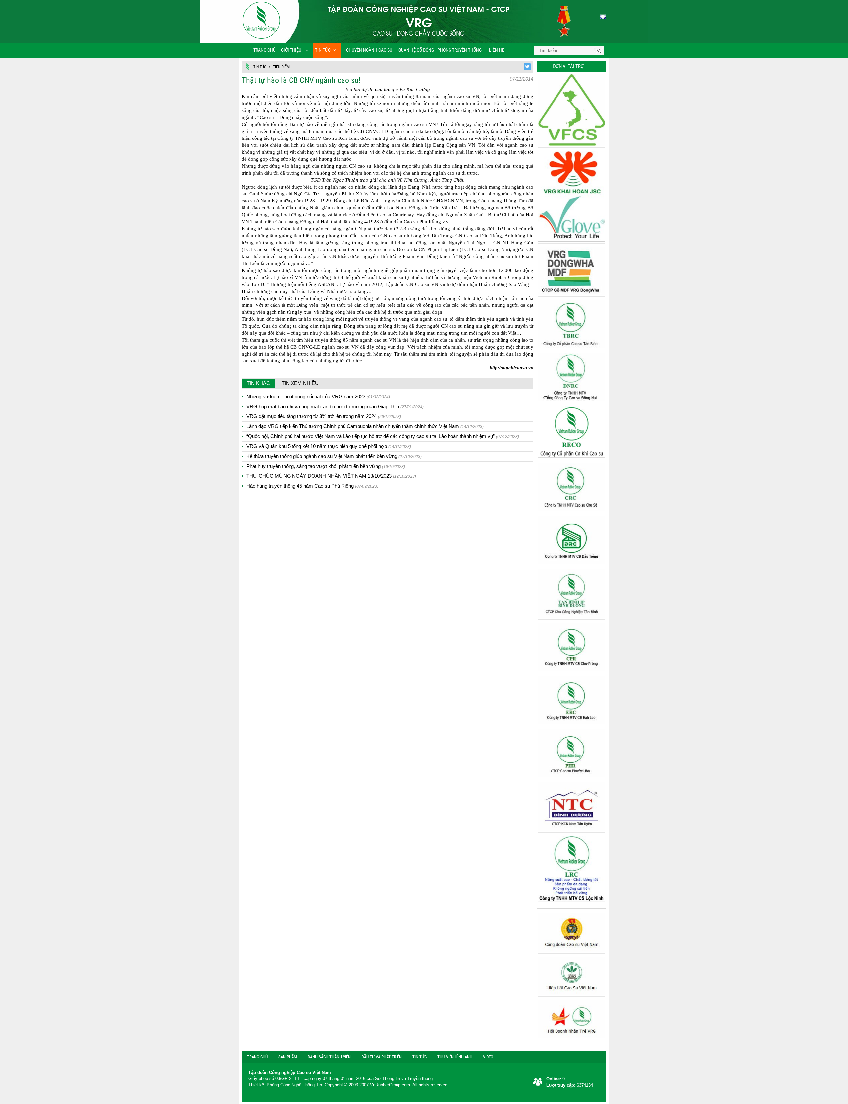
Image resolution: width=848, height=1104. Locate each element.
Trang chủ (264, 50)
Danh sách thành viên (329, 1056)
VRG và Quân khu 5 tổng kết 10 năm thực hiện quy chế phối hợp (328, 446)
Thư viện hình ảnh (454, 1056)
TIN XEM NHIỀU (300, 383)
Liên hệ (496, 50)
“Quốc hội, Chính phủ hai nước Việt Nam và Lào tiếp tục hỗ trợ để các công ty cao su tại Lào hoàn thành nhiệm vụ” (382, 436)
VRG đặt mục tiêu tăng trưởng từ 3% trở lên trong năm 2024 (323, 416)
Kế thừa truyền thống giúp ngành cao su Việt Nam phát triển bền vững (334, 456)
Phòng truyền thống (459, 50)
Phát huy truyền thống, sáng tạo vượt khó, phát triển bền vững (325, 466)
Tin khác (258, 383)
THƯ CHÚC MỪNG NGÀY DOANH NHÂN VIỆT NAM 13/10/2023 (331, 476)
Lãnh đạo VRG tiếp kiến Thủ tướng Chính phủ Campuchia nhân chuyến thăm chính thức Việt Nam (365, 426)
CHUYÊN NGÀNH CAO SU (367, 50)
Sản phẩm (287, 1056)
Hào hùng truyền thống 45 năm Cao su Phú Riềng (312, 486)
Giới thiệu (291, 50)
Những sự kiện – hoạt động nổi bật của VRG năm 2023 (318, 396)
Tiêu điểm (281, 67)
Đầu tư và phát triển (381, 1056)
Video (488, 1056)
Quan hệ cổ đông (416, 50)
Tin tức (323, 50)
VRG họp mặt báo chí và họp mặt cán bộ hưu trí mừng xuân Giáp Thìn (335, 406)
